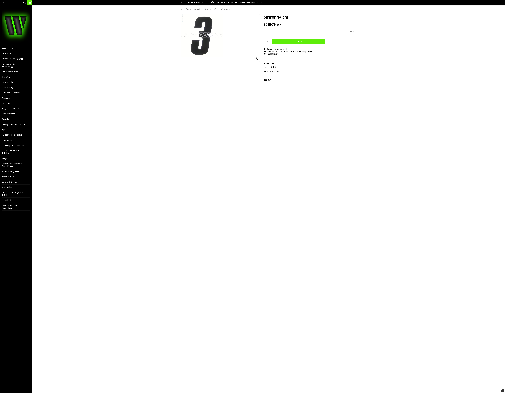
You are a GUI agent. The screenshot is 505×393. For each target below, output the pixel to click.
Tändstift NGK (8, 176)
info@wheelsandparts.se (252, 2)
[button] (29, 2)
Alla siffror (214, 9)
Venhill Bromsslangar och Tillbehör (13, 193)
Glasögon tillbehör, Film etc (13, 124)
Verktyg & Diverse (9, 182)
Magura (5, 158)
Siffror (205, 9)
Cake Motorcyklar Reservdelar (9, 206)
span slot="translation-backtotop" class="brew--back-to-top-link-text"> (502, 390)
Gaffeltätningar (8, 114)
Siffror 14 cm (225, 9)
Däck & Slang (7, 87)
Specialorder (7, 200)
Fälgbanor (6, 103)
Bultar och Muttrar (10, 71)
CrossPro (6, 77)
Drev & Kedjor (8, 82)
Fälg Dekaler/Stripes (10, 108)
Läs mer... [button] (353, 31)
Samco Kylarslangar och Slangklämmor (12, 164)
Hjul (3, 129)
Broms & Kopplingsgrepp (12, 58)
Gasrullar (5, 119)
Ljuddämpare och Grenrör (13, 145)
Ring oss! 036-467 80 (225, 2)
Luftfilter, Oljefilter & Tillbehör (10, 151)
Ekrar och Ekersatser (10, 92)
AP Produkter (7, 53)
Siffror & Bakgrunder (10, 171)
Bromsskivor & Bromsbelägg (8, 65)
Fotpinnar (6, 98)
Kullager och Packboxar (12, 135)
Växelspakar (7, 187)
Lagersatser (7, 140)
